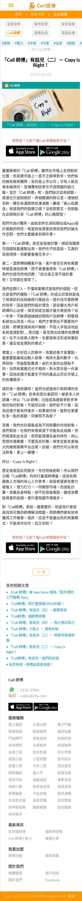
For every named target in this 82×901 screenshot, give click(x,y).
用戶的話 (52, 873)
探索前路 (52, 856)
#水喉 (32, 43)
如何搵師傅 (17, 832)
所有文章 (37, 14)
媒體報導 (15, 873)
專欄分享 (52, 839)
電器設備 (68, 33)
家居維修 (14, 24)
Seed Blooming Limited (49, 896)
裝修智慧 (41, 24)
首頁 (18, 14)
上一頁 (41, 572)
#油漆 (58, 43)
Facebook (52, 880)
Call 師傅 (13, 33)
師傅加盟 (15, 856)
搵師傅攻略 (53, 832)
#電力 (19, 43)
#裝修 (6, 43)
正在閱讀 (60, 14)
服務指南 (41, 33)
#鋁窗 (71, 43)
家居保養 (68, 24)
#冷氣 (45, 43)
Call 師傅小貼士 (20, 839)
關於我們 (15, 880)
